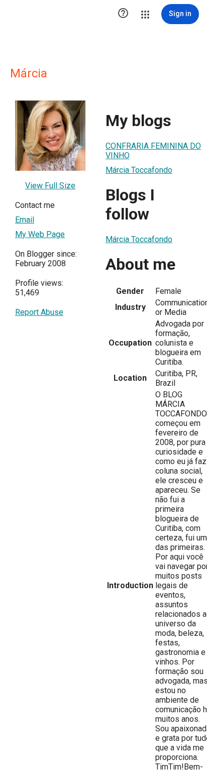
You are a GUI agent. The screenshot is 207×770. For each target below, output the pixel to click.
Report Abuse (39, 312)
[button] (123, 14)
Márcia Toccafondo (139, 170)
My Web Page (40, 234)
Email (24, 220)
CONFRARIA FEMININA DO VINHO (153, 150)
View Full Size (50, 185)
